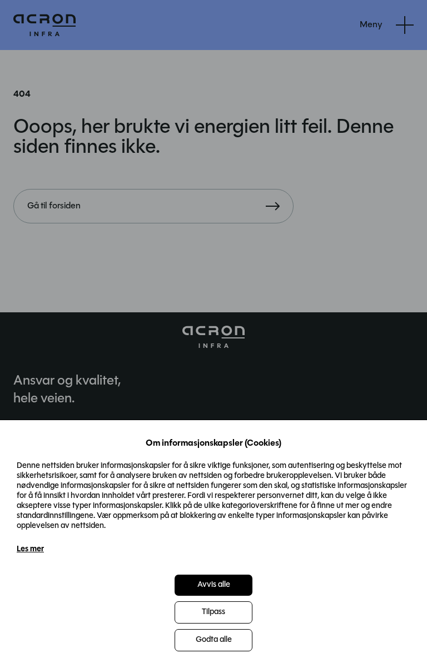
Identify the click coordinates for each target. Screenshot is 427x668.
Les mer (30, 549)
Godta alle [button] (214, 640)
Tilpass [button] (213, 612)
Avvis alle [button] (213, 585)
